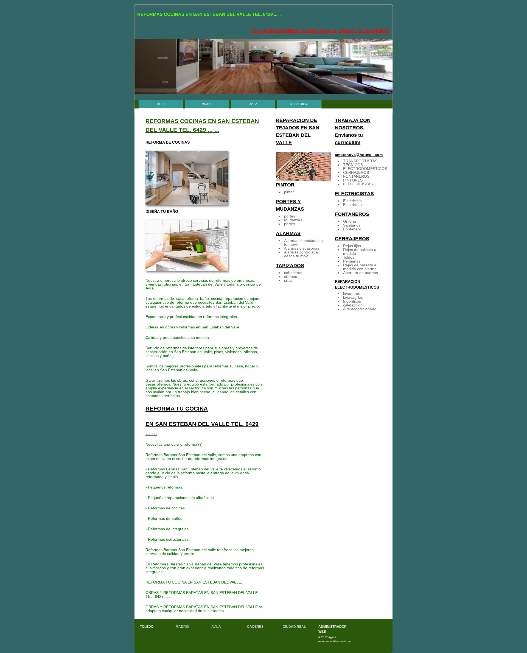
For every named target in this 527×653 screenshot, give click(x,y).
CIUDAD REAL (299, 103)
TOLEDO (161, 103)
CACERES (255, 627)
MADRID (207, 103)
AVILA (253, 103)
